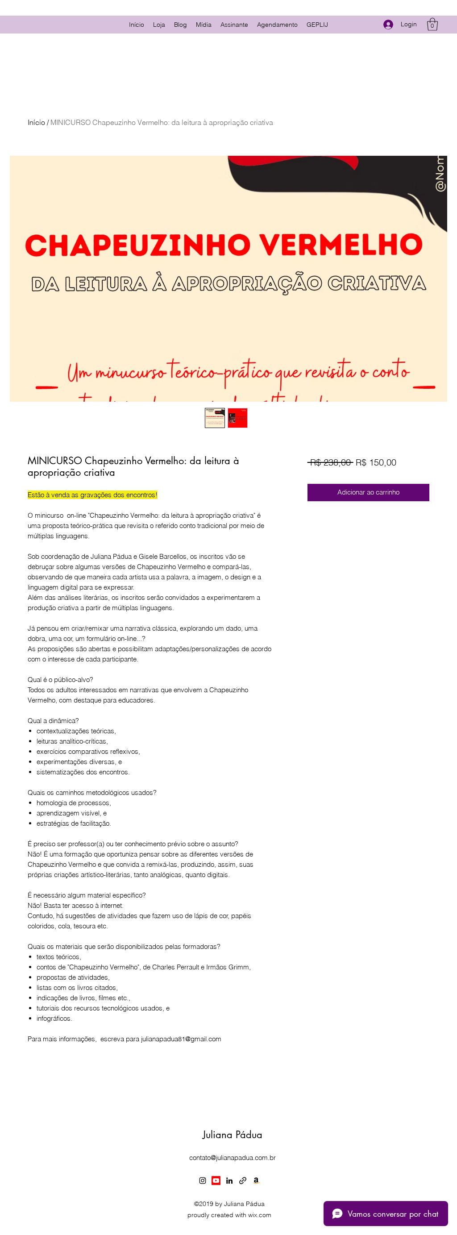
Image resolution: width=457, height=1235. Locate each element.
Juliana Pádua (232, 1134)
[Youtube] (216, 1180)
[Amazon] (256, 1180)
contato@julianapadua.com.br (232, 1157)
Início (36, 122)
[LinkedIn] (229, 1180)
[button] (432, 24)
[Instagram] (202, 1180)
